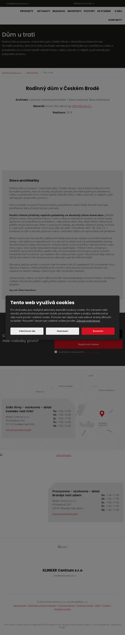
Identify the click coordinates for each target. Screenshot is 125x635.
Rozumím (98, 331)
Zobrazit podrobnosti (88, 320)
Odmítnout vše (27, 331)
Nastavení (62, 331)
